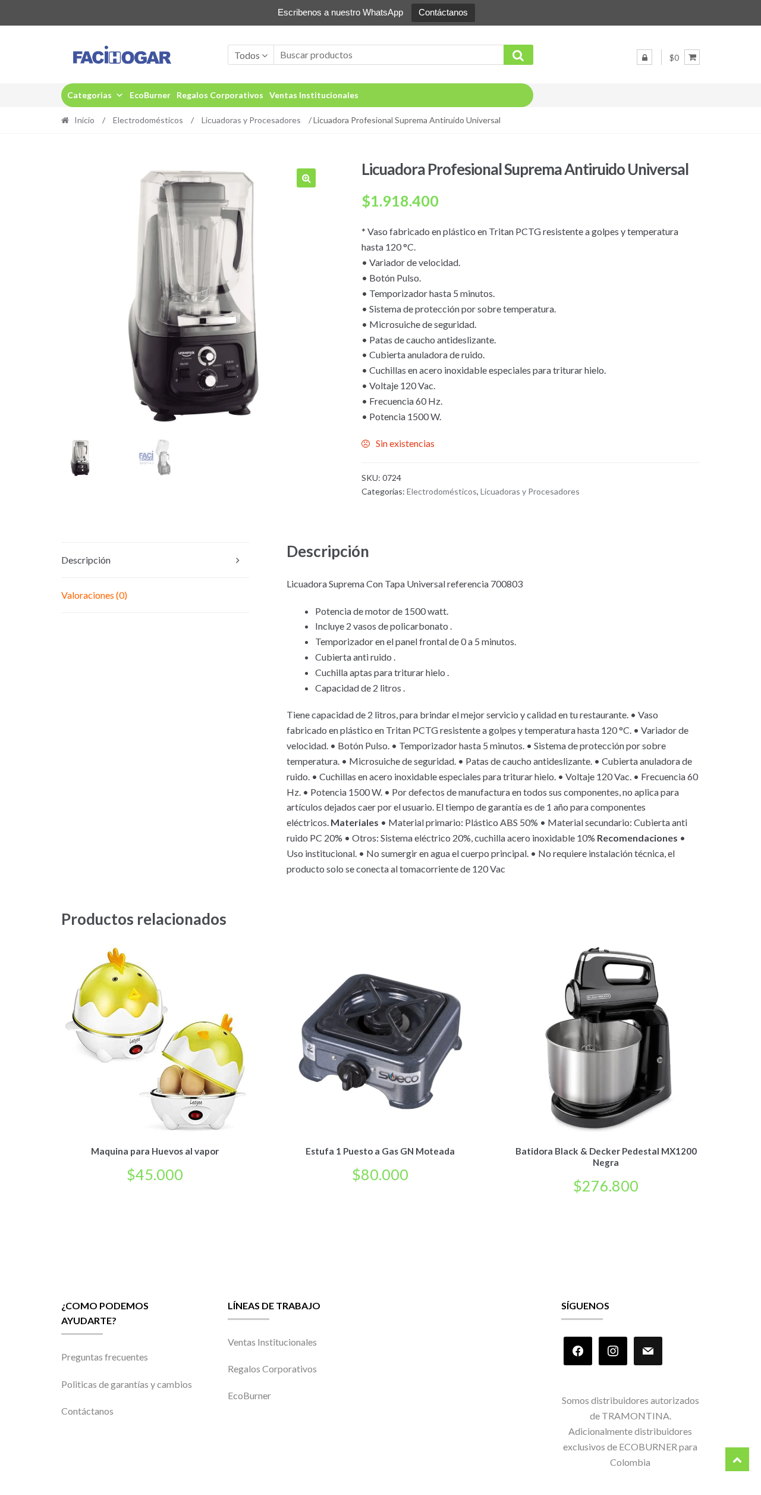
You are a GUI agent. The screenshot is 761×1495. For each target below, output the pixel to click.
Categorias (89, 95)
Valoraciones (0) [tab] (94, 594)
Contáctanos (443, 12)
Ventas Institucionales (314, 95)
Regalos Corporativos (220, 95)
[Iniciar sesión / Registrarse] (644, 57)
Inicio (84, 120)
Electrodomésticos (148, 120)
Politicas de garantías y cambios (126, 1384)
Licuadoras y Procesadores (251, 120)
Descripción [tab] (86, 559)
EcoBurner (150, 95)
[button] (306, 177)
